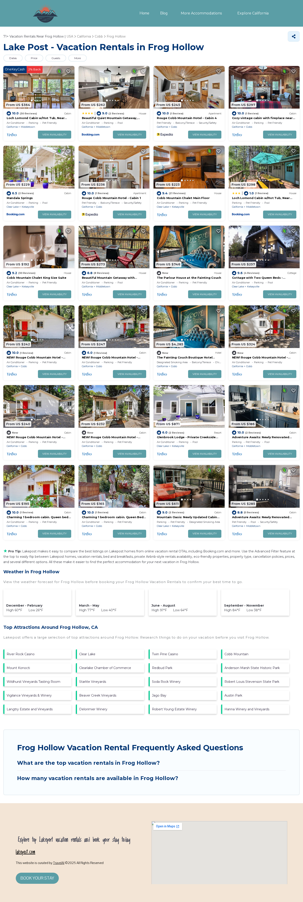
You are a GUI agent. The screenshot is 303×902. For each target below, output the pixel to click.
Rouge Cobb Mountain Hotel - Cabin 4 (187, 118)
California (12, 126)
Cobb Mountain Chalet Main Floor (183, 198)
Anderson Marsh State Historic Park (252, 668)
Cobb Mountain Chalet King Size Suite (36, 277)
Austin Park (233, 695)
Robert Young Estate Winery (174, 709)
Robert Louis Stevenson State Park (251, 682)
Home (144, 13)
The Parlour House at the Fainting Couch (189, 277)
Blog (163, 13)
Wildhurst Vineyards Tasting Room (33, 682)
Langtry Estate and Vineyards (30, 709)
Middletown (28, 126)
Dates (13, 58)
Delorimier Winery (93, 709)
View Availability (54, 134)
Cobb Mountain (236, 654)
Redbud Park (162, 668)
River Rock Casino (21, 654)
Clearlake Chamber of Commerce (105, 668)
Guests (55, 58)
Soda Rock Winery (166, 682)
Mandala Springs (20, 198)
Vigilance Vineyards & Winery (29, 695)
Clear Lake (13, 206)
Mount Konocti (18, 668)
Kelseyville (28, 206)
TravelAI (58, 863)
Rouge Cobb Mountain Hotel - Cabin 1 (111, 198)
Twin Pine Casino (165, 654)
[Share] (294, 36)
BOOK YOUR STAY (37, 878)
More (77, 58)
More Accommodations (201, 13)
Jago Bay (159, 695)
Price (34, 58)
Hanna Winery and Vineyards (246, 709)
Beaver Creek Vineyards (97, 695)
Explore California (253, 13)
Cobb (174, 126)
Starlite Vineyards (92, 682)
